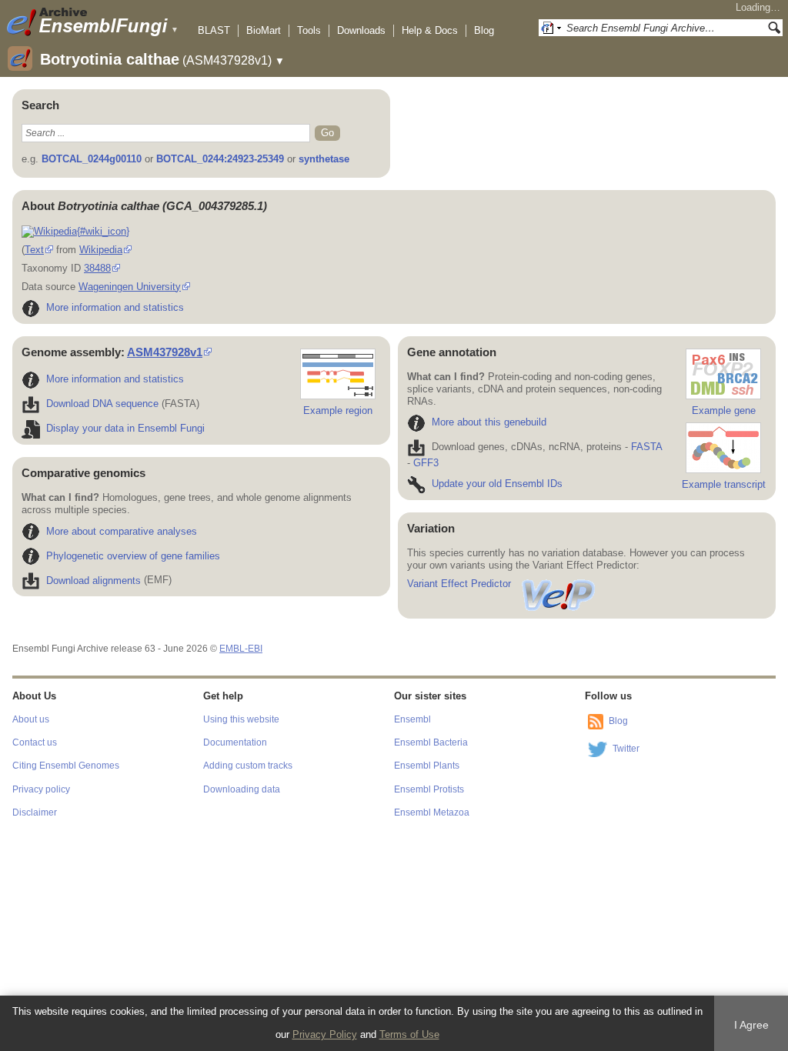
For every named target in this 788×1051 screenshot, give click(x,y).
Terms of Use (409, 1034)
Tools (309, 30)
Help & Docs (430, 30)
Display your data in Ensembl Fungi (125, 428)
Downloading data (241, 789)
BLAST (214, 30)
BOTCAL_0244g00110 (92, 159)
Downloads (361, 30)
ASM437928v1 (164, 352)
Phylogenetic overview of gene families (133, 556)
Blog (484, 30)
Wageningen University (129, 286)
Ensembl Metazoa (431, 812)
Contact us (34, 742)
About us (30, 719)
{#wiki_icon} (103, 231)
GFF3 (426, 463)
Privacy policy (41, 789)
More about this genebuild (489, 422)
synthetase (324, 159)
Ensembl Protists (429, 789)
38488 (97, 268)
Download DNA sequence (102, 403)
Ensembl (412, 719)
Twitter (626, 748)
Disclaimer (34, 812)
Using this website (241, 719)
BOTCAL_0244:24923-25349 (220, 159)
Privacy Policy (324, 1034)
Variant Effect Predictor (459, 583)
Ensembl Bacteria (431, 742)
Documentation (235, 742)
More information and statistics (115, 307)
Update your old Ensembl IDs (497, 483)
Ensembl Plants (426, 765)
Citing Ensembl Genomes (65, 765)
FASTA (646, 446)
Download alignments (93, 580)
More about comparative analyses (121, 531)
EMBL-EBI (240, 648)
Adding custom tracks (247, 765)
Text (34, 249)
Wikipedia (100, 249)
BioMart (263, 30)
